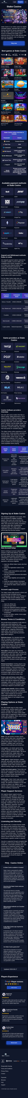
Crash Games (16, 55)
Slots (22, 54)
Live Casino (9, 55)
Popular (3, 54)
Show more (14, 1042)
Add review (14, 987)
